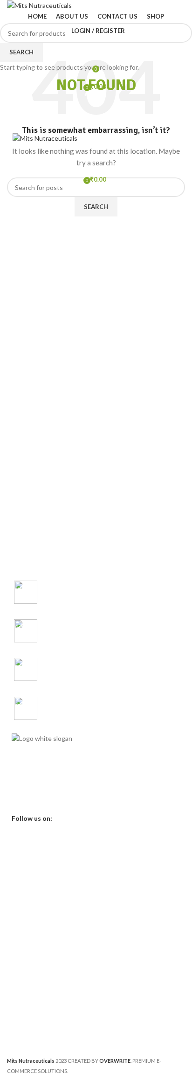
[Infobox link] (96, 593)
